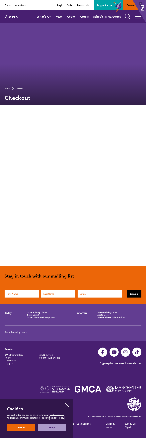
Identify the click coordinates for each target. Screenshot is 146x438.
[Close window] (67, 405)
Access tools (83, 5)
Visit (59, 16)
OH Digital (130, 425)
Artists (84, 16)
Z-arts (11, 16)
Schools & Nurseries (107, 16)
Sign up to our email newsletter (120, 363)
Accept (21, 427)
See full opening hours (16, 332)
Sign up (134, 294)
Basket (70, 5)
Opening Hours (83, 424)
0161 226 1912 (19, 5)
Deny (52, 427)
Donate (131, 5)
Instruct (110, 427)
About (71, 16)
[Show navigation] (138, 16)
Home (7, 88)
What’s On (44, 16)
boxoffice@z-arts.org (49, 358)
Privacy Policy (57, 418)
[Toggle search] (127, 16)
